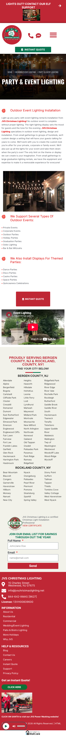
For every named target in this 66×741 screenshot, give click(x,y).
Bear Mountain (10, 472)
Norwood (28, 435)
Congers (7, 479)
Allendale (7, 380)
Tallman (48, 479)
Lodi (26, 401)
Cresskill (7, 404)
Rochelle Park (51, 394)
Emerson (7, 425)
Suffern (48, 476)
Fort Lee (7, 442)
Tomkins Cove (51, 489)
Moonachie (29, 422)
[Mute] (14, 726)
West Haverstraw (52, 496)
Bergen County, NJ (33, 376)
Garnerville (8, 483)
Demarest (8, 408)
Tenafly (48, 422)
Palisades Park (31, 449)
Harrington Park (11, 459)
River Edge (49, 387)
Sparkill (27, 496)
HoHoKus (28, 391)
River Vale (49, 391)
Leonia (27, 394)
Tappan (48, 483)
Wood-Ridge (50, 456)
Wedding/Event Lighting (16, 625)
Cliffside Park (9, 397)
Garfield (7, 449)
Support (7, 668)
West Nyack (50, 500)
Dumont (7, 411)
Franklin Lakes (10, 446)
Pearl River (29, 483)
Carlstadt (7, 394)
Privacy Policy (10, 673)
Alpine (6, 384)
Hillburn (6, 489)
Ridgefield (28, 463)
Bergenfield (8, 387)
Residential (9, 616)
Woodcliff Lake (51, 453)
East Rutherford (11, 415)
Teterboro (49, 425)
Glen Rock (8, 453)
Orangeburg (29, 476)
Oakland (28, 439)
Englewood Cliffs (11, 432)
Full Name (14, 540)
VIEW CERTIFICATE (32, 525)
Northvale (28, 432)
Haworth (28, 384)
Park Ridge (29, 456)
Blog (5, 650)
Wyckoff (48, 459)
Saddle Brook (50, 404)
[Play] (6, 726)
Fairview (7, 439)
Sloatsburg (29, 493)
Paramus (28, 453)
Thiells (47, 486)
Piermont (28, 486)
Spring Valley (30, 500)
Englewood (8, 428)
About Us (8, 611)
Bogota (6, 391)
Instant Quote (10, 664)
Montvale (28, 418)
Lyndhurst (29, 404)
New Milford (30, 425)
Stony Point (50, 472)
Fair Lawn (8, 435)
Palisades (28, 479)
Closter (6, 401)
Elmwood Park (10, 422)
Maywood (28, 411)
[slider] (21, 726)
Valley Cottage (51, 493)
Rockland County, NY (33, 468)
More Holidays (11, 634)
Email (12, 552)
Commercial (9, 621)
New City (7, 500)
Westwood (49, 449)
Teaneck (48, 418)
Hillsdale (28, 387)
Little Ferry (29, 397)
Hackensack (9, 456)
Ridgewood (49, 384)
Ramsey (28, 459)
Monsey (7, 493)
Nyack (27, 472)
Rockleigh (49, 397)
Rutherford (49, 401)
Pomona (28, 489)
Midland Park (30, 415)
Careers (7, 659)
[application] (14, 726)
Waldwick (49, 435)
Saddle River (50, 408)
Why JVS (8, 639)
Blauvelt (7, 476)
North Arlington (31, 428)
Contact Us (9, 655)
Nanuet (6, 496)
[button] (53, 35)
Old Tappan (29, 442)
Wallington (49, 439)
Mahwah (28, 408)
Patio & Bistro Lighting (15, 630)
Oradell (27, 446)
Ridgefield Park (51, 380)
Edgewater (8, 418)
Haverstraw (9, 486)
